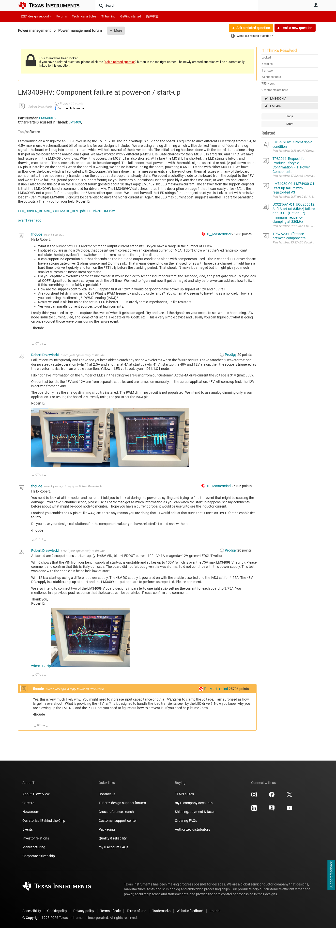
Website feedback (190, 911)
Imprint (215, 911)
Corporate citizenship (38, 856)
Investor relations (35, 838)
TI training (108, 16)
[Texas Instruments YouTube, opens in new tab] (289, 810)
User (315, 5)
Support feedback (331, 875)
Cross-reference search (116, 812)
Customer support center (118, 821)
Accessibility (31, 911)
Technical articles (84, 16)
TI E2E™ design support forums (122, 803)
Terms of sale (110, 911)
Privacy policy (83, 911)
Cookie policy (57, 911)
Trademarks (161, 911)
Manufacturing (33, 847)
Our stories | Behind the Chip (43, 821)
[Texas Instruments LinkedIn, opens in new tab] (254, 810)
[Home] (52, 5)
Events (27, 829)
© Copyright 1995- (40, 918)
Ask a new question (297, 28)
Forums (61, 16)
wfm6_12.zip (41, 666)
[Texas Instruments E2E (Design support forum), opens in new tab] (272, 810)
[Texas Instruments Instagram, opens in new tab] (254, 796)
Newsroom (30, 812)
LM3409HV (278, 98)
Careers (28, 803)
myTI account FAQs (113, 847)
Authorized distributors (192, 829)
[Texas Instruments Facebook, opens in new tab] (272, 796)
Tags (289, 116)
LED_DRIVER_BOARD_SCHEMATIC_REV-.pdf (51, 211)
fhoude (37, 234)
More (118, 30)
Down (45, 345)
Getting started (130, 16)
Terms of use (136, 911)
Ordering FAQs (186, 821)
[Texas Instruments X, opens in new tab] (289, 796)
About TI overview (36, 794)
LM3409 (275, 106)
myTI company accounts (194, 803)
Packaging (107, 829)
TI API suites (184, 794)
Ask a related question (253, 28)
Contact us (107, 794)
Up (33, 345)
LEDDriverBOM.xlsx (100, 211)
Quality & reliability (113, 838)
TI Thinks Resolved (279, 50)
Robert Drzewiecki (40, 106)
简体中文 (152, 16)
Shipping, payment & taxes (195, 812)
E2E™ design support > (35, 16)
